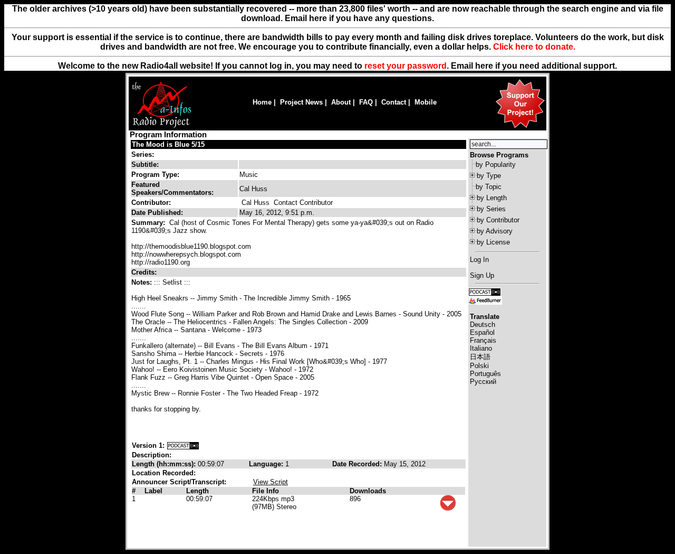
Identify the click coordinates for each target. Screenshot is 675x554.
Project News (301, 102)
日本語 (480, 357)
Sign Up (482, 275)
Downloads (368, 491)
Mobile (425, 102)
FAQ (366, 102)
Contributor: (151, 202)
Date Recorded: (358, 464)
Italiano (481, 348)
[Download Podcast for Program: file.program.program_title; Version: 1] (183, 445)
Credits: (145, 272)
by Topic (489, 187)
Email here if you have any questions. (359, 18)
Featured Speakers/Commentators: (172, 188)
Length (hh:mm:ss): (165, 464)
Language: (267, 464)
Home (262, 102)
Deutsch (482, 324)
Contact (393, 102)
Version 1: (148, 445)
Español (482, 332)
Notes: (142, 282)
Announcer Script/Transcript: (179, 482)
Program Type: (155, 175)
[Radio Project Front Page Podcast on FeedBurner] (485, 300)
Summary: (149, 223)
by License (493, 242)
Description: (151, 455)
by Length (492, 198)
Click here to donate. (534, 46)
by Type (489, 176)
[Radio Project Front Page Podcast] (484, 291)
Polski (479, 366)
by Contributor (498, 220)
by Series (491, 209)
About (341, 102)
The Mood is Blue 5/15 (168, 144)
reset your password (405, 65)
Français (483, 340)
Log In (479, 260)
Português (485, 374)
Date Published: (157, 213)
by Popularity (496, 164)
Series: (142, 154)
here (484, 65)
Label (153, 491)
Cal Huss (255, 202)
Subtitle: (145, 164)
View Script (270, 482)
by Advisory (495, 231)
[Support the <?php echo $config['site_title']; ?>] (520, 128)
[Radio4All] (162, 127)
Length (197, 491)
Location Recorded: (164, 473)
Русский (483, 382)
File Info (265, 491)
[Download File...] (448, 508)
